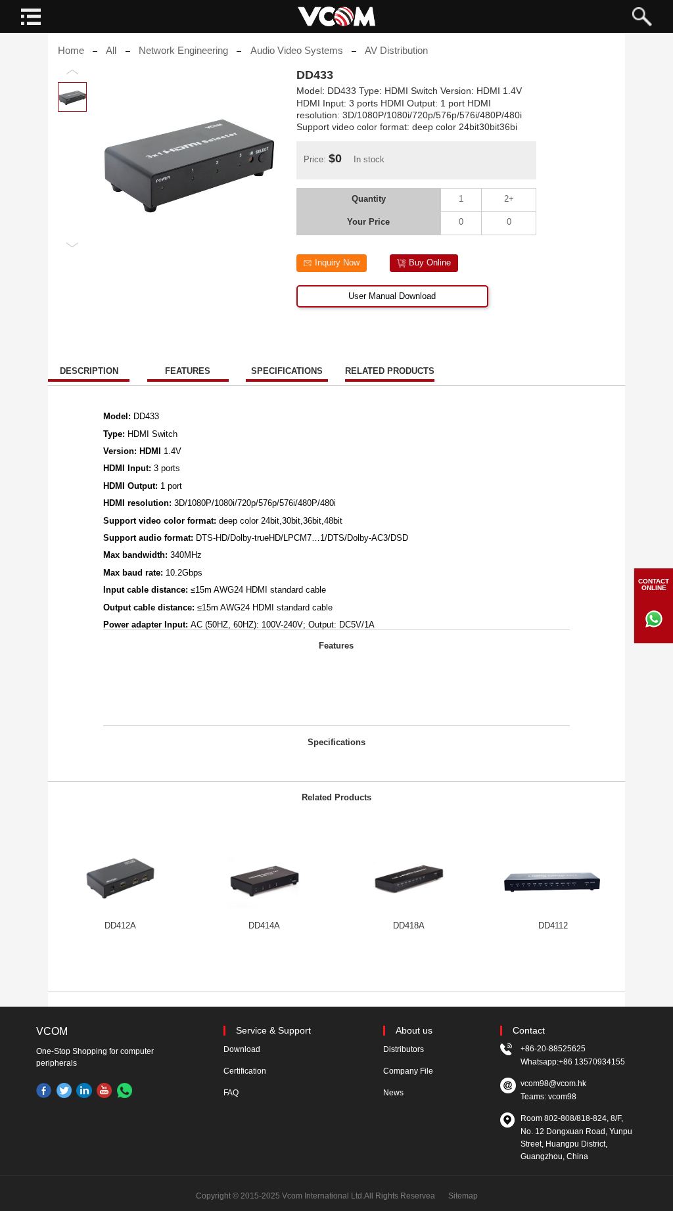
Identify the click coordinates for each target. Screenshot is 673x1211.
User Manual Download (392, 296)
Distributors (403, 1049)
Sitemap (463, 1195)
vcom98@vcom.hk (553, 1083)
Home (71, 50)
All (111, 50)
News (393, 1092)
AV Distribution (396, 50)
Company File (408, 1071)
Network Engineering (183, 50)
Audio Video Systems (296, 50)
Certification (244, 1071)
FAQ (231, 1092)
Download (241, 1049)
